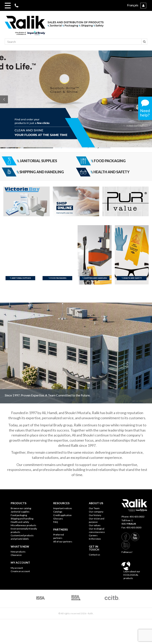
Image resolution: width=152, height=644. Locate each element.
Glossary (58, 518)
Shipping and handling (22, 518)
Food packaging (19, 515)
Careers (93, 535)
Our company (96, 511)
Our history (95, 515)
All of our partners (62, 541)
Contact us (94, 554)
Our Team (94, 508)
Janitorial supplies (20, 511)
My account (17, 567)
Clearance (16, 554)
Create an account (20, 571)
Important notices (62, 508)
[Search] (144, 42)
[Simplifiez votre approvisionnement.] (76, 27)
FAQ (55, 521)
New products (18, 551)
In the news (95, 538)
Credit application (62, 515)
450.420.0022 (136, 516)
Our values (95, 525)
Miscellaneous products (23, 525)
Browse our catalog (21, 508)
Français (132, 5)
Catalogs (57, 511)
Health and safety (20, 521)
